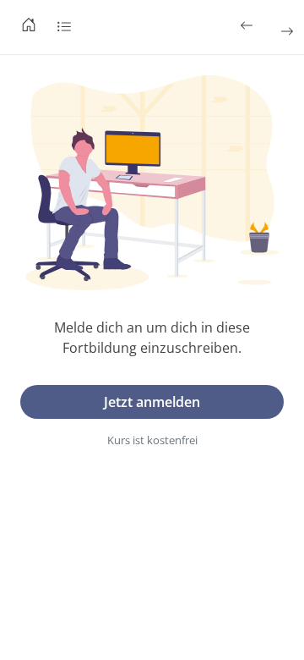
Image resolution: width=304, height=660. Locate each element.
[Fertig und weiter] (285, 31)
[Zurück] (248, 25)
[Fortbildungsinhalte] (64, 27)
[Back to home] (28, 27)
